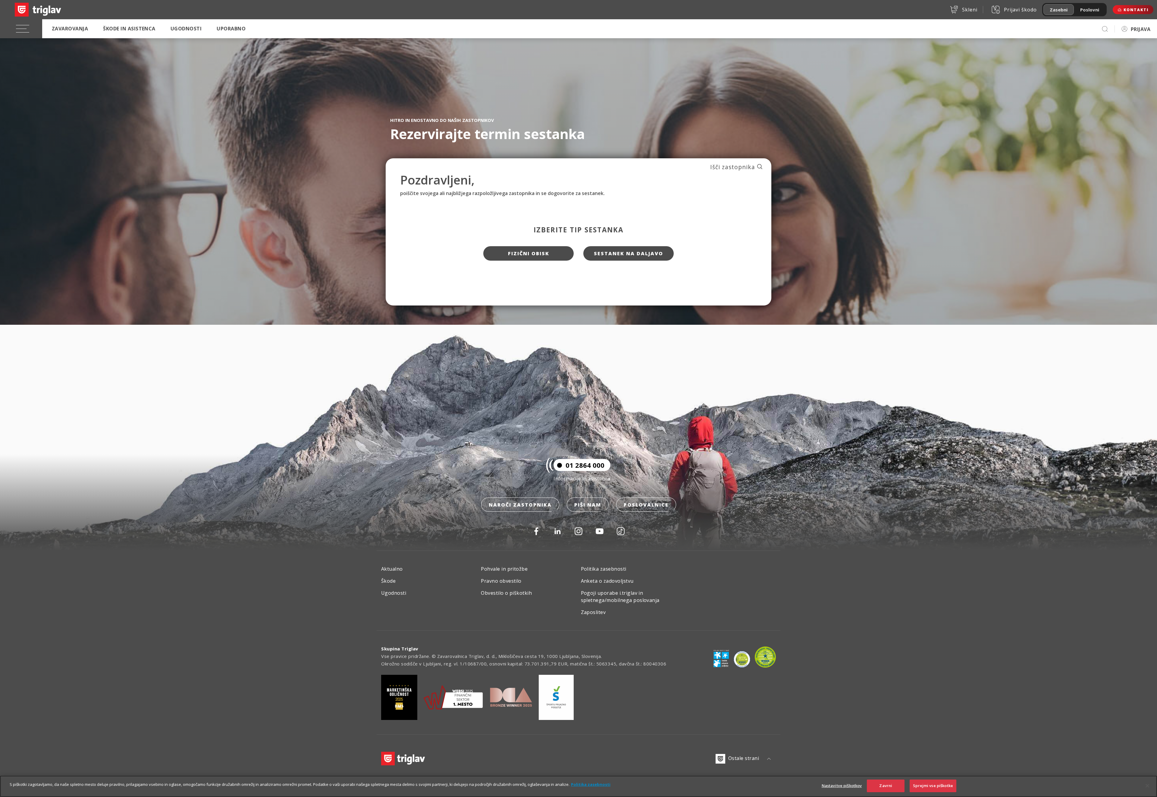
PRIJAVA (1140, 29)
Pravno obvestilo (501, 581)
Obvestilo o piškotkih (506, 593)
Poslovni (1089, 10)
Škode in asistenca (129, 28)
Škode (388, 581)
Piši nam (587, 504)
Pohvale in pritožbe (504, 569)
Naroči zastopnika (520, 504)
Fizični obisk (528, 253)
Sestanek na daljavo (628, 253)
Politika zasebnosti (603, 569)
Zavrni (885, 785)
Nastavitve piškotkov (842, 785)
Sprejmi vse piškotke (933, 785)
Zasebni (1059, 10)
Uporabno (231, 28)
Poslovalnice (646, 504)
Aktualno (392, 569)
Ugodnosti (186, 28)
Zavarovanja (70, 28)
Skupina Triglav (400, 649)
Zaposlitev (593, 612)
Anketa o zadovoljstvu (607, 581)
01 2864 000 (585, 465)
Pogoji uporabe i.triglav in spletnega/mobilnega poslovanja (620, 596)
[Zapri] (1147, 785)
